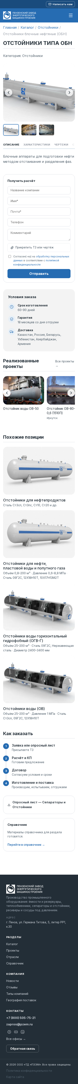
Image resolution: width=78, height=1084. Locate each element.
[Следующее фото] (69, 92)
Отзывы (11, 987)
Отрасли (12, 957)
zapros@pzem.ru (19, 1024)
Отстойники (48, 27)
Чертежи (61, 144)
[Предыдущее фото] (8, 92)
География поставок (21, 1000)
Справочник (15, 963)
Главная (10, 27)
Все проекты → (64, 363)
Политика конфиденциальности (29, 1070)
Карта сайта (15, 1077)
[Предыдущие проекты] (7, 393)
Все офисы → (16, 1039)
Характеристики (37, 144)
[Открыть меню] (71, 15)
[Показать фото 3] (46, 130)
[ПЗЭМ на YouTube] (15, 1031)
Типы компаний (17, 993)
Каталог (27, 27)
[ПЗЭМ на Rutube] (9, 1031)
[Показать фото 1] (11, 130)
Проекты (12, 950)
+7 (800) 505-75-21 (20, 1018)
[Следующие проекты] (71, 393)
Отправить (39, 274)
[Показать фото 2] (29, 130)
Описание (11, 144)
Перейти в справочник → (26, 844)
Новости (12, 981)
